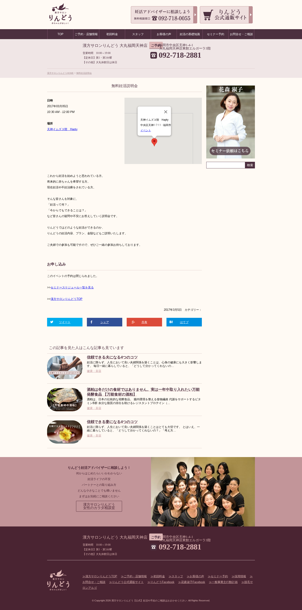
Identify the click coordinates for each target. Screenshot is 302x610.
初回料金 (159, 576)
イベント (145, 130)
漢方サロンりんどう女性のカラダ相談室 (99, 506)
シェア (104, 322)
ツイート (65, 322)
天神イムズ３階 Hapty (62, 129)
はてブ (184, 322)
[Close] (166, 112)
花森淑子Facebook (193, 582)
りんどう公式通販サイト (128, 582)
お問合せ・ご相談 (241, 34)
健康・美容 (94, 371)
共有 (144, 322)
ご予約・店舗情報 (135, 576)
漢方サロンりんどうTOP (66, 299)
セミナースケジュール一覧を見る (72, 287)
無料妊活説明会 (84, 73)
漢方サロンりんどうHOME (60, 73)
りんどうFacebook (162, 582)
